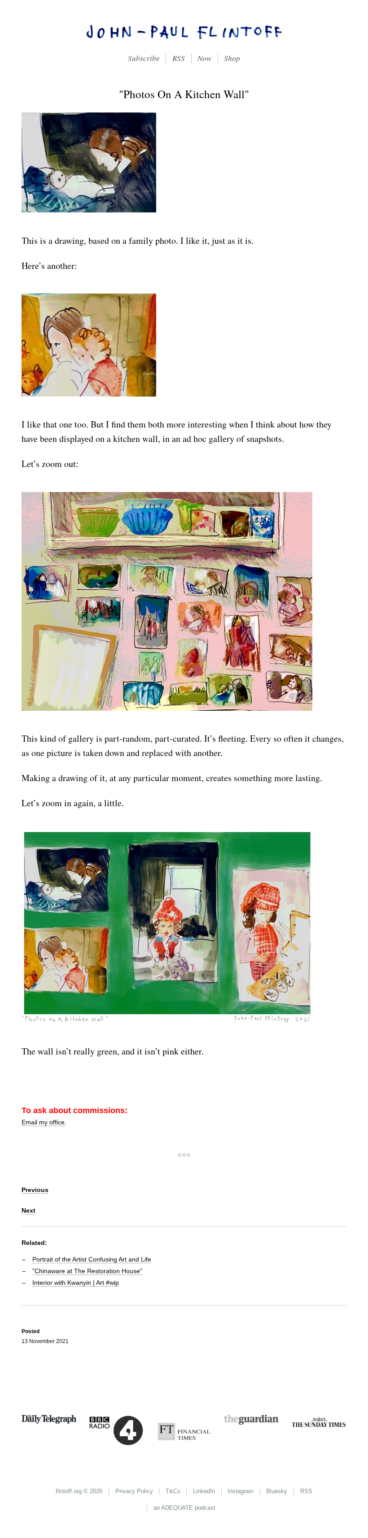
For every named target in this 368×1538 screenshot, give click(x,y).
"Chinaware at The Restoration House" (87, 1270)
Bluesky (276, 1491)
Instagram (241, 1491)
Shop (232, 58)
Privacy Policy (134, 1491)
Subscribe (144, 58)
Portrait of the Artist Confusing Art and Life (91, 1259)
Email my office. (44, 1122)
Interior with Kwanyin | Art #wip (75, 1282)
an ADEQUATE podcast (184, 1507)
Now (204, 58)
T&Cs (173, 1491)
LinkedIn (204, 1491)
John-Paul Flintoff (184, 31)
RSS (178, 58)
